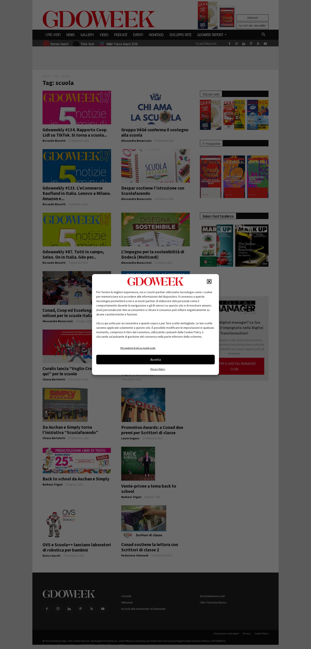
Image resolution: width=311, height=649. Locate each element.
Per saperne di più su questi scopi (137, 347)
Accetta (155, 360)
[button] (209, 281)
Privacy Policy (157, 369)
